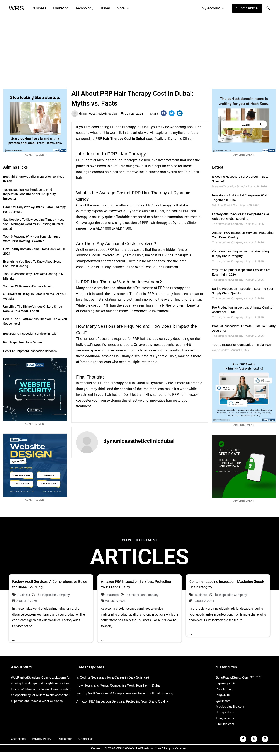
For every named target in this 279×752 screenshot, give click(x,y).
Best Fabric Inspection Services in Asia (30, 333)
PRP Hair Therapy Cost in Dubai (120, 138)
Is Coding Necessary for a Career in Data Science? (112, 677)
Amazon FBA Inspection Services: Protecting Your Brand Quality (122, 701)
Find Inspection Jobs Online (22, 342)
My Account (211, 8)
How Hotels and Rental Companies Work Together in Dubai (118, 685)
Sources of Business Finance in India (28, 286)
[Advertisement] (139, 49)
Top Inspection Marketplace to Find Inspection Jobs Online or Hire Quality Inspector (29, 194)
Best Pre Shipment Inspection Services (30, 351)
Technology (84, 8)
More (121, 8)
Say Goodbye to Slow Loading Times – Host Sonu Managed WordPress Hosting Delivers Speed (33, 224)
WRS (16, 8)
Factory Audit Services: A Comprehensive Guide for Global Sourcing (124, 693)
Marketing (60, 8)
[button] (247, 8)
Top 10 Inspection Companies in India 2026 (242, 344)
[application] (127, 8)
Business (39, 8)
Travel (105, 8)
